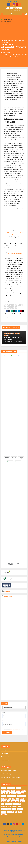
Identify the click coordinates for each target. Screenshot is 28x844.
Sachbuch (20, 809)
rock (20, 806)
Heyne (22, 793)
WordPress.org (5, 760)
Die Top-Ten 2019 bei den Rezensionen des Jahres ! (18, 316)
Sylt (8, 811)
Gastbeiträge (5, 42)
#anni (14, 54)
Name (4, 712)
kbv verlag (23, 795)
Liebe (17, 798)
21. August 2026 (9, 341)
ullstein (20, 811)
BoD (8, 788)
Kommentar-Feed (5, 756)
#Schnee (12, 56)
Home (4, 834)
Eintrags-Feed (4, 753)
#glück (3, 56)
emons (12, 790)
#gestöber (24, 54)
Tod (16, 811)
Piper (9, 806)
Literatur (17, 333)
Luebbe (22, 798)
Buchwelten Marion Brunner (8, 770)
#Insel (7, 56)
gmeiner (11, 793)
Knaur (9, 798)
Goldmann (17, 793)
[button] (20, 14)
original (14, 803)
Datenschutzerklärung (16, 729)
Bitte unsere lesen (14, 729)
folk (7, 793)
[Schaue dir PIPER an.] (6, 585)
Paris (19, 803)
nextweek (6, 335)
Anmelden (3, 750)
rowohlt (14, 809)
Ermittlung (23, 790)
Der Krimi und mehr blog (7, 40)
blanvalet (3, 788)
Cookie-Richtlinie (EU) (20, 834)
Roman (9, 809)
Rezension (14, 806)
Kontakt (19, 836)
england (18, 790)
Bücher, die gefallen (9, 250)
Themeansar (14, 831)
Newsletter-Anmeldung (12, 839)
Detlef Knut (14, 7)
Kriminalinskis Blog (6, 774)
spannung (3, 811)
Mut (10, 803)
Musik (7, 803)
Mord (2, 803)
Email (3, 720)
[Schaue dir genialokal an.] (6, 572)
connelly (13, 788)
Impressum (19, 841)
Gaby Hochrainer (19, 40)
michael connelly (15, 801)
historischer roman (11, 795)
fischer (3, 793)
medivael (3, 801)
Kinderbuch (4, 798)
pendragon (4, 806)
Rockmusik (3, 809)
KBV (18, 795)
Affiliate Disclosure (10, 834)
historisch (3, 795)
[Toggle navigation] (11, 14)
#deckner (18, 54)
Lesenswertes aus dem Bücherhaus (10, 777)
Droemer (18, 788)
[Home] (2, 14)
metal (8, 801)
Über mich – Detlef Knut (11, 841)
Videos (19, 839)
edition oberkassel (5, 790)
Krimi (14, 798)
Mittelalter (22, 801)
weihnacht (3, 814)
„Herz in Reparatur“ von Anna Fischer (8, 316)
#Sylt (16, 56)
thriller (12, 811)
